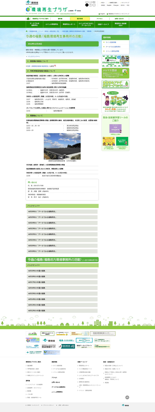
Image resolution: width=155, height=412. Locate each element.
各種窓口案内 (113, 2)
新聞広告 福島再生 (84, 382)
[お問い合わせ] (119, 19)
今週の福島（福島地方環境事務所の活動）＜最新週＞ (77, 31)
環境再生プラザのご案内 (33, 362)
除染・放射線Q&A (109, 362)
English (109, 5)
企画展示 (81, 378)
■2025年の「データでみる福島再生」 (42, 217)
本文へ (103, 2)
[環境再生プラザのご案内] (40, 19)
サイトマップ (125, 2)
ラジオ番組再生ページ (85, 369)
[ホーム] (28, 19)
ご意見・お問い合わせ (63, 405)
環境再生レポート (84, 365)
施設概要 (29, 365)
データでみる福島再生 (113, 47)
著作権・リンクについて (33, 405)
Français (116, 5)
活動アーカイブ (82, 362)
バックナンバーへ (34, 56)
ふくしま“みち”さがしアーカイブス (89, 375)
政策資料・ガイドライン (34, 388)
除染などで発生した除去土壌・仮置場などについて (115, 373)
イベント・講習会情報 (85, 390)
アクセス (54, 377)
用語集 (107, 382)
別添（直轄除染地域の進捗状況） (38, 66)
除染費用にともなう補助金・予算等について (112, 378)
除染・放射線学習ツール (34, 397)
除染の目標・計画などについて (114, 365)
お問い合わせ (56, 382)
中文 (128, 5)
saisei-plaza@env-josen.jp (67, 13)
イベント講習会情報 (112, 51)
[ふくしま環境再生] (51, 24)
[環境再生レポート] (69, 24)
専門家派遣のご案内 (33, 369)
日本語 (103, 5)
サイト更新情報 (111, 42)
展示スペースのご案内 (33, 372)
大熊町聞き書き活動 (84, 372)
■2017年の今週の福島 (36, 282)
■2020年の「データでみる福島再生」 (42, 246)
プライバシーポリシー (48, 405)
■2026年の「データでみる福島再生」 (42, 211)
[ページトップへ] (127, 397)
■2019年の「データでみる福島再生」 (42, 251)
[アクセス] (99, 19)
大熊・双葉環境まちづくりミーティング (90, 386)
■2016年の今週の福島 (36, 288)
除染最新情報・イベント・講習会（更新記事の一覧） (45, 31)
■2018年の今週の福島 (36, 276)
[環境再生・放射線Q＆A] (120, 24)
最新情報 (54, 362)
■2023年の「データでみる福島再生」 (42, 228)
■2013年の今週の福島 (36, 305)
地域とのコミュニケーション (35, 375)
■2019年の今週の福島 (36, 271)
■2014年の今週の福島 (36, 299)
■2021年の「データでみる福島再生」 (42, 240)
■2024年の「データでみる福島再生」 (42, 223)
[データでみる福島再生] (34, 24)
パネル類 (29, 394)
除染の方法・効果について (112, 369)
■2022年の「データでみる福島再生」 (42, 234)
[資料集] (60, 19)
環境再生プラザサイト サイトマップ (119, 14)
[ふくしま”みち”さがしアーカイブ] (86, 24)
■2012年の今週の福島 (36, 311)
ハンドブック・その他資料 (35, 384)
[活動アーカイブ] (103, 24)
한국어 (123, 5)
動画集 (29, 391)
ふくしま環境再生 (57, 392)
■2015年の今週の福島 (36, 293)
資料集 (28, 380)
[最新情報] (80, 19)
